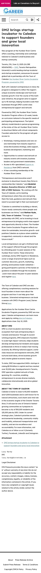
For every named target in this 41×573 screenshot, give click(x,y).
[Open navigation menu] (4, 20)
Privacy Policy (31, 569)
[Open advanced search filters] (32, 19)
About (10, 560)
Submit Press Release (11, 565)
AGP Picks (5, 3)
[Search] (27, 19)
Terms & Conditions (30, 565)
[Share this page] (37, 20)
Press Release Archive (24, 560)
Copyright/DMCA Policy (13, 569)
